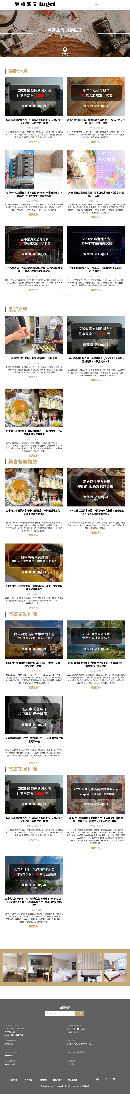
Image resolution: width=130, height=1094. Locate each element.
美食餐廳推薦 (22, 461)
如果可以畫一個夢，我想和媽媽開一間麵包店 (34, 358)
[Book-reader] (97, 1079)
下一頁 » (69, 295)
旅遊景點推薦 (22, 614)
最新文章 (18, 309)
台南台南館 (8, 1035)
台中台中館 (8, 1028)
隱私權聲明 (57, 1080)
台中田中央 (8, 1044)
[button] (96, 4)
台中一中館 (71, 1029)
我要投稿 (13, 1080)
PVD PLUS (85, 1086)
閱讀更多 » (34, 142)
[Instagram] (105, 1079)
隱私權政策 (72, 1080)
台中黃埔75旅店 (86, 1044)
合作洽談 (28, 1080)
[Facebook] (114, 1079)
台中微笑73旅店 (73, 1044)
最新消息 (18, 71)
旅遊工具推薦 (22, 769)
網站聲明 (43, 1080)
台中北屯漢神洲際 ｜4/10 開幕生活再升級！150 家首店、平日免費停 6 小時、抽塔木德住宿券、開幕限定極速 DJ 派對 (34, 901)
